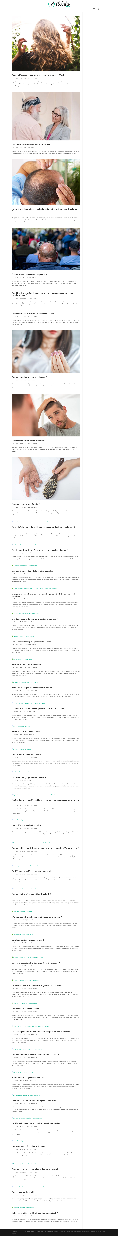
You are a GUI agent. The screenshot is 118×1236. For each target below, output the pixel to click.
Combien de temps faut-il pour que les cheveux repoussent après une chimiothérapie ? (42, 294)
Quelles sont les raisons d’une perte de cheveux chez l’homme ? (40, 550)
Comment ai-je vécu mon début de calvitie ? (31, 894)
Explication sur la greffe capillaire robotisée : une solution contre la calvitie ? (45, 801)
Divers (83, 9)
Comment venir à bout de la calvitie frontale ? (32, 571)
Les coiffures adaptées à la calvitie (27, 825)
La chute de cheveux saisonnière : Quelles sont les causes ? (38, 986)
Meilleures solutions (58, 9)
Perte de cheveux (32, 78)
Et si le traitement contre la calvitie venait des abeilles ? (37, 1123)
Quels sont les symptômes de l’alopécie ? (30, 777)
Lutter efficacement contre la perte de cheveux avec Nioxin (38, 75)
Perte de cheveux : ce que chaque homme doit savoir (35, 1169)
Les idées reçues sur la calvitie (25, 1009)
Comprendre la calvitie (25, 9)
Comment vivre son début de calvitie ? (29, 441)
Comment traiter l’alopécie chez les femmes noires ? (35, 1054)
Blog (90, 9)
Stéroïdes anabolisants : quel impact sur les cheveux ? (36, 963)
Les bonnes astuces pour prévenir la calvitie (31, 642)
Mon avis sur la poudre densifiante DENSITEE (33, 687)
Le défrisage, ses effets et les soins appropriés (32, 871)
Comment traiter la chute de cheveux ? (29, 377)
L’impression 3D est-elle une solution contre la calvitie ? (37, 917)
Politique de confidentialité (44, 1231)
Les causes (36, 9)
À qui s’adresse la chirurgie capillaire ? (29, 274)
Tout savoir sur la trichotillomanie (27, 665)
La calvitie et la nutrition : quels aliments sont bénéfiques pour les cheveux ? (45, 210)
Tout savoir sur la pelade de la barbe (28, 1077)
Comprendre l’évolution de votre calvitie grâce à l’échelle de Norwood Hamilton (43, 595)
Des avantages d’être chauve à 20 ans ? (29, 1146)
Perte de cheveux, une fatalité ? (26, 504)
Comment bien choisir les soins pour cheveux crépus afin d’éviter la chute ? (45, 848)
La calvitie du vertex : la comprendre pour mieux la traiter (38, 708)
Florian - (16, 78)
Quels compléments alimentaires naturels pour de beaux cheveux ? (41, 1031)
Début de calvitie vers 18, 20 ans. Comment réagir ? (35, 1213)
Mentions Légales (30, 1231)
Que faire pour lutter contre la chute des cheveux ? (35, 619)
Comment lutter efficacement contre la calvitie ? (33, 313)
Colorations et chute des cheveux (26, 754)
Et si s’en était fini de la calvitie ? (27, 731)
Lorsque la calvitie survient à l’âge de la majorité (34, 1100)
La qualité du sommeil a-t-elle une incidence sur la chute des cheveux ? (43, 527)
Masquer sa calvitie (46, 9)
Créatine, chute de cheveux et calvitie (28, 940)
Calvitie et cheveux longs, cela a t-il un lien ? (32, 145)
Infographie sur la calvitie (23, 1192)
